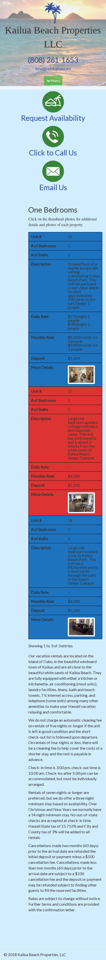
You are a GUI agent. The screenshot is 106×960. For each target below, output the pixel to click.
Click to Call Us (53, 152)
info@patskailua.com (53, 69)
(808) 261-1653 (53, 59)
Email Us (53, 187)
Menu (54, 81)
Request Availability (53, 117)
